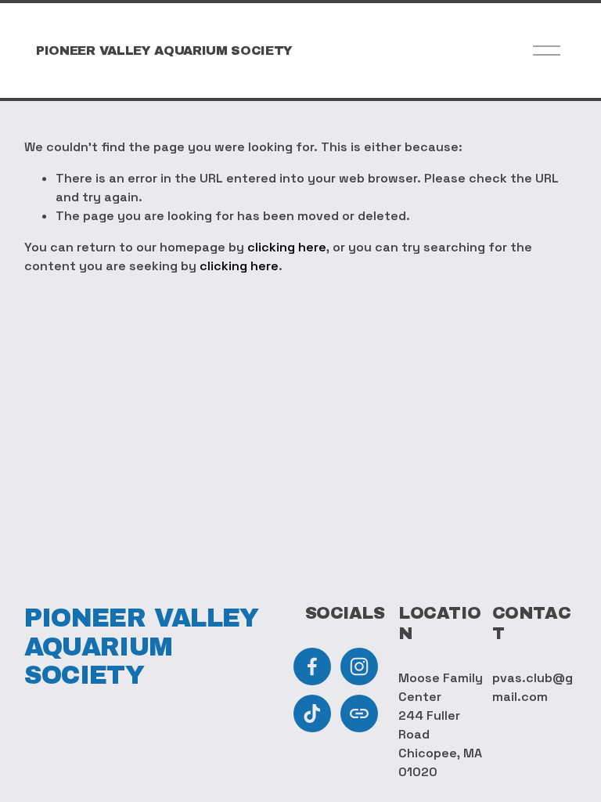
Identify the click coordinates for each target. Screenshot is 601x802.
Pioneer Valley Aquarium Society (164, 50)
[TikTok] (312, 713)
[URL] (359, 713)
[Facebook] (312, 666)
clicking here (286, 247)
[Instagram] (359, 666)
